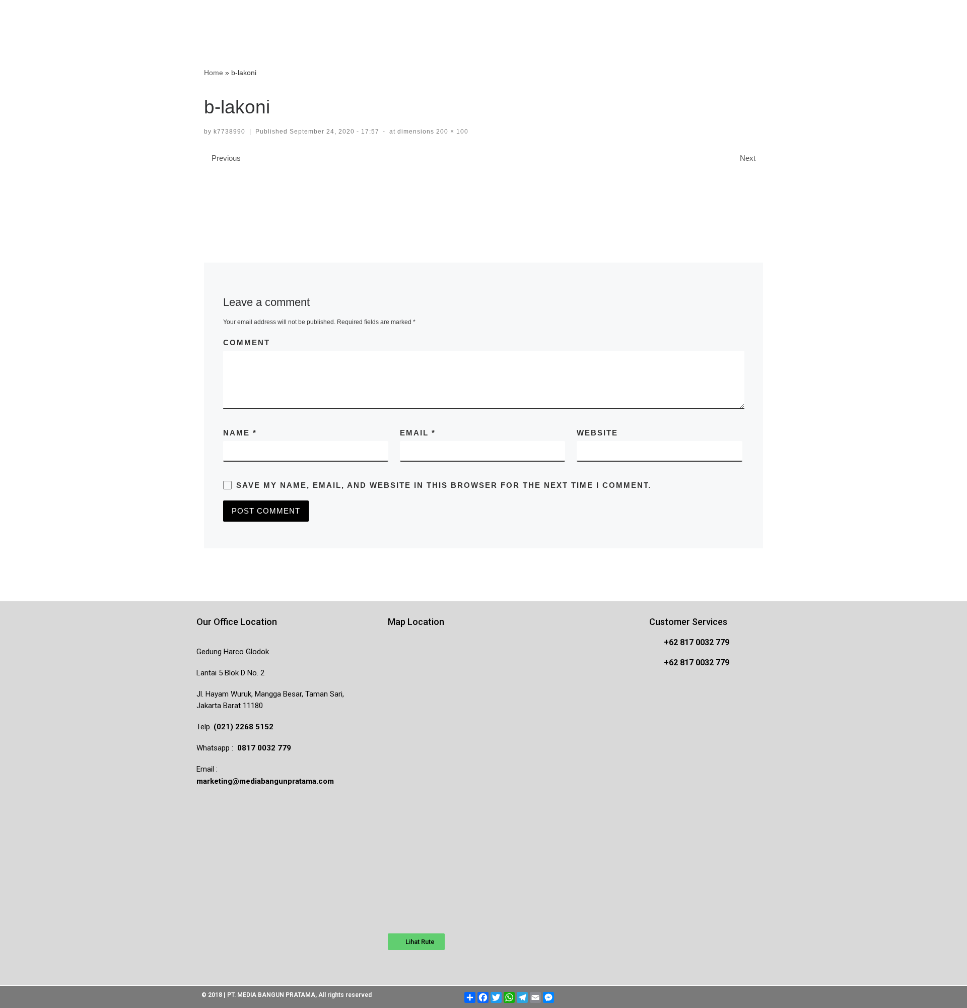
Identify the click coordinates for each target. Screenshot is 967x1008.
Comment (246, 342)
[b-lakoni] (483, 196)
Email (418, 432)
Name (240, 432)
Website (597, 432)
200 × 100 (451, 131)
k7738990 (229, 131)
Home (213, 73)
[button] (416, 941)
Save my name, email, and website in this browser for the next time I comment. (443, 485)
